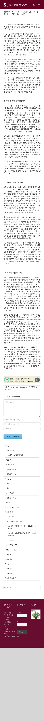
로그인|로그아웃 (10, 578)
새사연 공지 (10, 517)
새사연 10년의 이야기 (15, 455)
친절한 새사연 (11, 498)
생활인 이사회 (11, 464)
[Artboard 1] (35, 610)
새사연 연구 (9, 479)
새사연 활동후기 (11, 545)
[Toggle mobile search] (34, 5)
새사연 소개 (10, 450)
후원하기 (8, 564)
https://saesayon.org (11, 636)
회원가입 (9, 568)
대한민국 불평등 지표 (12, 507)
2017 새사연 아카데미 (14, 521)
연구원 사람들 (11, 469)
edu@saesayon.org (11, 631)
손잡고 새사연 (11, 540)
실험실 (8, 502)
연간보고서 (10, 460)
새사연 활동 (9, 512)
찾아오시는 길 (11, 474)
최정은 (7, 387)
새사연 (7, 446)
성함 (18, 622)
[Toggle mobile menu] (39, 5)
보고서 (8, 483)
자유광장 (9, 559)
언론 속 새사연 (11, 550)
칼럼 (7, 488)
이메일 (19, 612)
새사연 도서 (10, 493)
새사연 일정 (10, 554)
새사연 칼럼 (31, 387)
